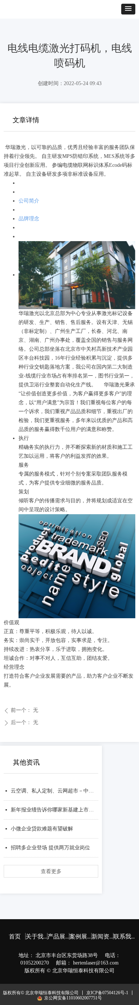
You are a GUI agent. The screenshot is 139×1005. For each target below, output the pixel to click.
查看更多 (51, 871)
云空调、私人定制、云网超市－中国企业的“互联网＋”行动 (54, 791)
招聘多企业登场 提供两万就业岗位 (50, 847)
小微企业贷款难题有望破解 (42, 828)
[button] (128, 9)
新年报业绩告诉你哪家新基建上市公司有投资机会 (54, 810)
